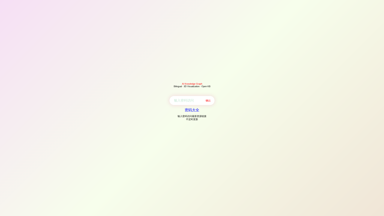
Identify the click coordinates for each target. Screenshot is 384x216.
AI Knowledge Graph (192, 83)
